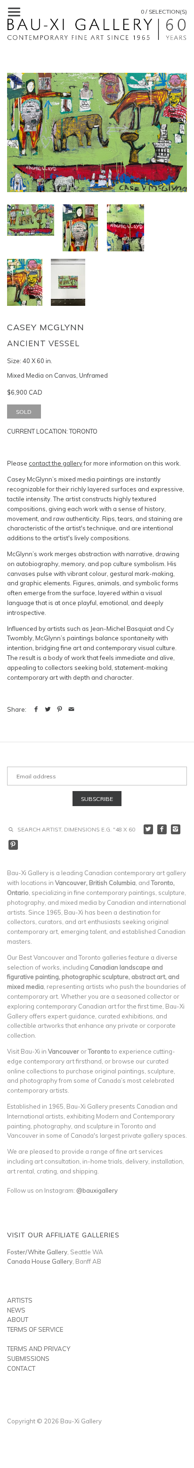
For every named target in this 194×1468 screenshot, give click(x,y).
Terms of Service (35, 1329)
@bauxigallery (97, 1190)
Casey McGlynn (45, 327)
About (17, 1319)
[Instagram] (176, 829)
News (16, 1310)
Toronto (83, 431)
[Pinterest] (13, 845)
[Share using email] (71, 709)
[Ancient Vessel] (97, 132)
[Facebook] (162, 829)
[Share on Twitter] (48, 709)
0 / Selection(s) (164, 11)
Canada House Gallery (40, 1261)
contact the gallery (55, 463)
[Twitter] (149, 829)
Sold (24, 411)
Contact (21, 1368)
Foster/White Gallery (37, 1252)
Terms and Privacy (38, 1348)
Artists (19, 1300)
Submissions (28, 1358)
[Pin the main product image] (60, 709)
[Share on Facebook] (36, 709)
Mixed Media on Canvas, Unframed (57, 375)
